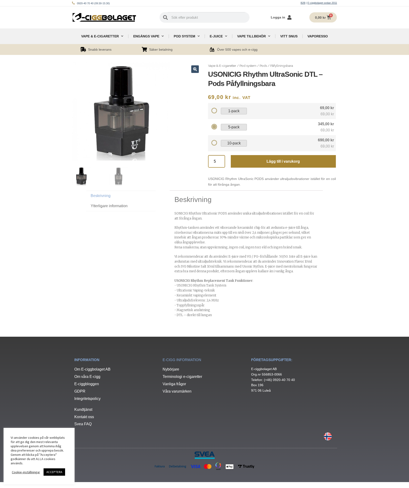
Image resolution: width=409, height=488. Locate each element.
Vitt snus (289, 36)
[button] (195, 69)
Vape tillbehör (251, 36)
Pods (263, 65)
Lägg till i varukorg (283, 161)
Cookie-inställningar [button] (26, 472)
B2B (303, 2)
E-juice (216, 36)
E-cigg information (182, 360)
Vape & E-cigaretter (100, 36)
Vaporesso (317, 36)
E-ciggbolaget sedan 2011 (322, 2)
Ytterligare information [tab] (109, 206)
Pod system (184, 36)
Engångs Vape (146, 36)
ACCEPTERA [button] (54, 472)
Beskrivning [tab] (101, 196)
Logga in (278, 17)
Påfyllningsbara (281, 65)
